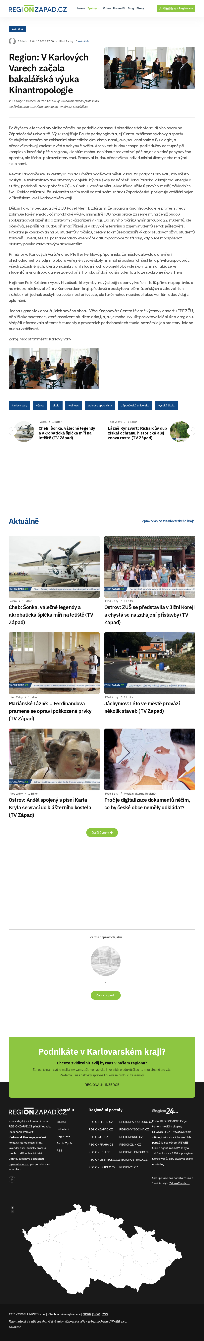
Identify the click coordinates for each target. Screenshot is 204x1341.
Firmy (140, 8)
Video (107, 8)
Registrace (185, 8)
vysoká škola (166, 405)
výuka (40, 405)
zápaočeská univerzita (135, 405)
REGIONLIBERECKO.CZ (104, 1159)
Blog (131, 8)
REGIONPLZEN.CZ (100, 1121)
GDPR (87, 1314)
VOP (96, 1314)
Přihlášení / (170, 8)
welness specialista (100, 405)
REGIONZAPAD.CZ (100, 1129)
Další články (101, 832)
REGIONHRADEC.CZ (102, 1167)
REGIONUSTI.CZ (99, 1152)
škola (56, 405)
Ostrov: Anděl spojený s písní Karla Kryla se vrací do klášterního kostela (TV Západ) (50, 807)
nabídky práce (35, 1148)
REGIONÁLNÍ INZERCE (102, 1084)
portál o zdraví (182, 1178)
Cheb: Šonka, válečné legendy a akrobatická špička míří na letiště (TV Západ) (67, 433)
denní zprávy (23, 1131)
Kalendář (119, 8)
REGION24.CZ (128, 1167)
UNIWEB (183, 1142)
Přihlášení (63, 1129)
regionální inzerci (19, 1164)
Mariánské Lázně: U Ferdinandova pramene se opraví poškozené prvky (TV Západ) (50, 711)
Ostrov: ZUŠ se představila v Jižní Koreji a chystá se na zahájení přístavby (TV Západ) (149, 615)
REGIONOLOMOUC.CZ (134, 1152)
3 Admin (22, 41)
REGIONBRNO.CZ (131, 1137)
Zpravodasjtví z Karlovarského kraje (168, 521)
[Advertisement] (102, 479)
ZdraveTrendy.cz (179, 1183)
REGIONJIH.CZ (98, 1137)
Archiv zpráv (65, 1143)
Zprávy (92, 8)
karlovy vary (19, 405)
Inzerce (61, 1121)
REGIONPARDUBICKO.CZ (136, 1121)
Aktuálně (17, 29)
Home (81, 8)
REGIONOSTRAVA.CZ (133, 1159)
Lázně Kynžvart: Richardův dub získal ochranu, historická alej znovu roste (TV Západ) (137, 433)
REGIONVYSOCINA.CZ (134, 1129)
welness (74, 405)
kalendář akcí (17, 1148)
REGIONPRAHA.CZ (100, 1144)
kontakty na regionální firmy (25, 1142)
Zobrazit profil (105, 995)
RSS (59, 1150)
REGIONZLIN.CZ (130, 1144)
